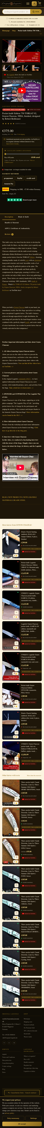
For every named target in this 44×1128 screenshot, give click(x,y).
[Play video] (22, 91)
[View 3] (26, 68)
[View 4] (36, 68)
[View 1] (6, 68)
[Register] (34, 3)
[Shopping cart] (39, 3)
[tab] (9, 217)
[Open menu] (27, 4)
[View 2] (16, 68)
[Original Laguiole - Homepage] (11, 3)
